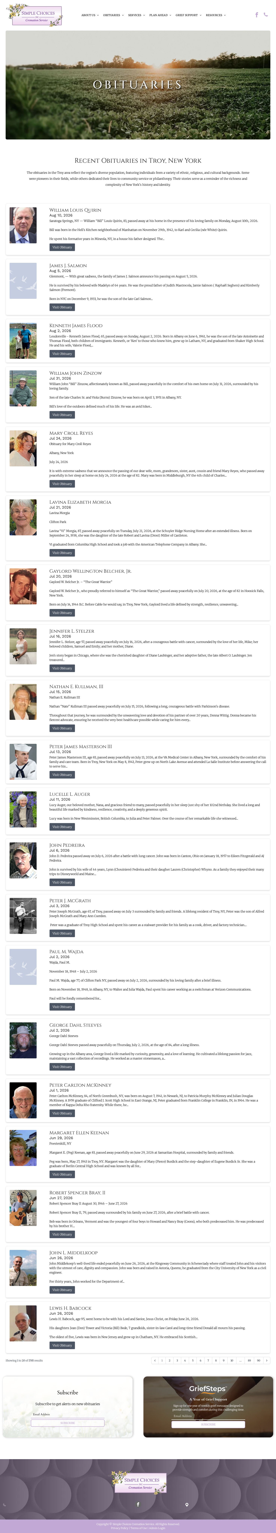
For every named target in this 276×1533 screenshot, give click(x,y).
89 (249, 1360)
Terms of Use (138, 1528)
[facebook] (256, 15)
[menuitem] (90, 15)
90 (258, 1360)
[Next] (266, 1360)
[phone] (265, 15)
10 (232, 1360)
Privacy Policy (119, 1528)
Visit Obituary (62, 247)
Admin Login (157, 1528)
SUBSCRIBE (67, 1423)
